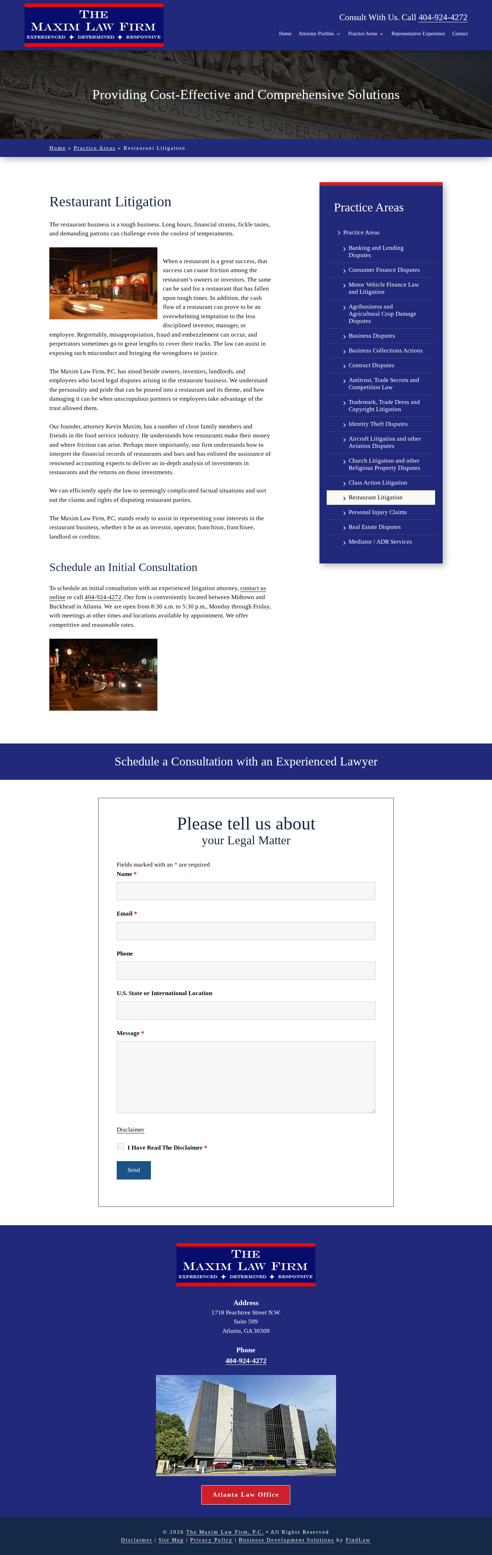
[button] (479, 1542)
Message (130, 1033)
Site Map (171, 1540)
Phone (125, 953)
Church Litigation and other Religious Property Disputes (384, 464)
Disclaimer (130, 1129)
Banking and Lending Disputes (376, 251)
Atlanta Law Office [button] (246, 1494)
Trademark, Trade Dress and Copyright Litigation (384, 406)
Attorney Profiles (316, 33)
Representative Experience (418, 33)
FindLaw (358, 1540)
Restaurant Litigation (376, 497)
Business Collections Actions (386, 350)
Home (285, 33)
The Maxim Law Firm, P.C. (225, 1532)
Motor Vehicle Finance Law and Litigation (384, 288)
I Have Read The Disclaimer (167, 1147)
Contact (460, 33)
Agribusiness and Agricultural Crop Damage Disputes (382, 313)
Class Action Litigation (378, 482)
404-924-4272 (443, 17)
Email (127, 913)
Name (127, 874)
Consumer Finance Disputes (384, 269)
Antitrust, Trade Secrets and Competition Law (384, 384)
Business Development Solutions (286, 1540)
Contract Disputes (371, 365)
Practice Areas (362, 33)
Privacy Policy (211, 1540)
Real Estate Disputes (375, 526)
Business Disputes (372, 335)
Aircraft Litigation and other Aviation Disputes (385, 442)
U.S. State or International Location (164, 993)
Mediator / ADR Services (380, 541)
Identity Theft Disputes (378, 424)
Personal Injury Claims (378, 512)
